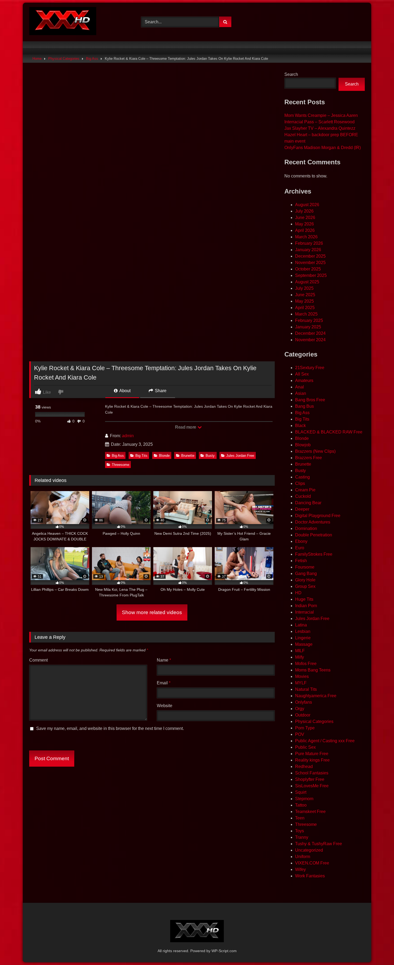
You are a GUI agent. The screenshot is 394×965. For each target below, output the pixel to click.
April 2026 (305, 230)
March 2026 (306, 237)
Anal (299, 387)
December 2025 (310, 256)
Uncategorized (309, 850)
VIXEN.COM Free (312, 863)
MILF (300, 650)
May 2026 (304, 224)
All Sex (302, 374)
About (124, 390)
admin (128, 435)
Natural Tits (306, 689)
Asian (300, 393)
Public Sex (305, 747)
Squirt (300, 792)
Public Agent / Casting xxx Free (325, 740)
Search (291, 74)
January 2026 (308, 249)
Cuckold (303, 496)
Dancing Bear (308, 502)
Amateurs (304, 380)
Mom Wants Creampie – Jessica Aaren (321, 115)
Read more (186, 427)
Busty (210, 456)
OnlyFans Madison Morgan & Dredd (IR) (322, 147)
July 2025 (304, 288)
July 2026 (304, 211)
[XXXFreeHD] (62, 22)
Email (163, 683)
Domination (306, 528)
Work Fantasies (310, 876)
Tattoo (301, 805)
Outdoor (302, 715)
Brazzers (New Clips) (315, 451)
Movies (302, 676)
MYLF (301, 683)
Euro (299, 547)
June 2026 (305, 217)
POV (299, 734)
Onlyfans (303, 702)
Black (300, 425)
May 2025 (304, 301)
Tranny (301, 837)
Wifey (300, 869)
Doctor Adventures (312, 522)
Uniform (302, 856)
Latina (301, 625)
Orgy (299, 708)
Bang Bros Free (310, 400)
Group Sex (305, 586)
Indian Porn (306, 605)
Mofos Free (306, 663)
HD (298, 593)
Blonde (164, 456)
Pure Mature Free (311, 753)
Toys (299, 831)
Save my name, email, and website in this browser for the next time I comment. (110, 728)
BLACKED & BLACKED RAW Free (328, 432)
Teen (299, 818)
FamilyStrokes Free (313, 554)
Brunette (187, 456)
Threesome (120, 465)
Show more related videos (152, 612)
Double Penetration (313, 535)
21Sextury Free (309, 367)
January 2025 (308, 327)
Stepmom (304, 798)
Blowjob (303, 445)
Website (164, 705)
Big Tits (141, 456)
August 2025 (307, 282)
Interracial (304, 612)
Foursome (304, 567)
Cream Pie (305, 490)
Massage (304, 644)
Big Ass (92, 59)
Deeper (302, 509)
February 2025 (309, 320)
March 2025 (306, 314)
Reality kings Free (312, 760)
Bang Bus (304, 406)
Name (164, 660)
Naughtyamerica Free (315, 695)
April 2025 (305, 307)
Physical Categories (63, 59)
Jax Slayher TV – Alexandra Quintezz (319, 128)
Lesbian (302, 631)
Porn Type (305, 728)
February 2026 (309, 243)
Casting (302, 477)
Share (160, 390)
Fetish (301, 560)
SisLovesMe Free (312, 786)
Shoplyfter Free (309, 779)
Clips (300, 483)
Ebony (301, 541)
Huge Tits (304, 599)
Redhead (304, 766)
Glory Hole (305, 580)
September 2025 (311, 275)
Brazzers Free (308, 457)
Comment (38, 660)
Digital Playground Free (317, 515)
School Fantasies (311, 773)
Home (37, 59)
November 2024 (310, 339)
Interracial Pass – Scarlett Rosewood (319, 122)
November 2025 (310, 262)
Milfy (299, 657)
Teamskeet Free (310, 811)
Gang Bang (306, 573)
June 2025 (305, 294)
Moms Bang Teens (312, 670)
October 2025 (308, 269)
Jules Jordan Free (240, 456)
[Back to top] (377, 949)
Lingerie (303, 638)
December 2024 (310, 333)
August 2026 (307, 204)
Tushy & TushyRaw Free (318, 843)
